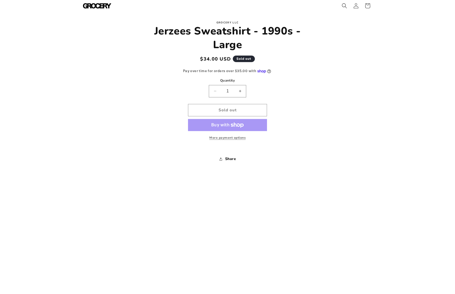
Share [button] (230, 158)
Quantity (227, 80)
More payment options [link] (227, 138)
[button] (344, 6)
